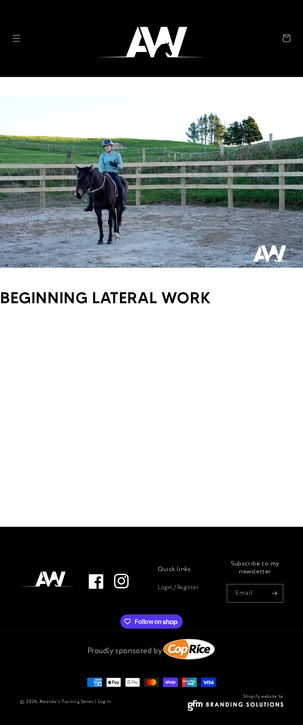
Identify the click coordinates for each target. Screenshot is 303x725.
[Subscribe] (274, 593)
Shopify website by (263, 696)
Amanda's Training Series (66, 702)
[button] (16, 38)
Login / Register (178, 588)
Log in (104, 702)
